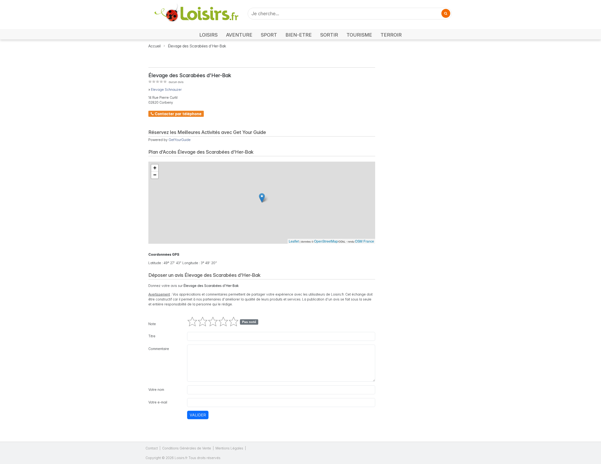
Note (152, 324)
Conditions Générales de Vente (186, 448)
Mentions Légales (229, 448)
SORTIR (329, 35)
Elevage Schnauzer (166, 89)
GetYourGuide (180, 140)
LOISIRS (208, 35)
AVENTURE (239, 35)
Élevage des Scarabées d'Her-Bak (197, 46)
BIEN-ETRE (298, 35)
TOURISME (359, 35)
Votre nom (156, 390)
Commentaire (158, 349)
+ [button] (154, 168)
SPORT (269, 35)
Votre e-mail (157, 402)
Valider (198, 415)
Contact (152, 448)
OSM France (364, 241)
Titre (151, 336)
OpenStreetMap (326, 241)
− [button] (154, 175)
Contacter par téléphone (177, 113)
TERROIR (391, 35)
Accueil (154, 46)
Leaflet (294, 241)
